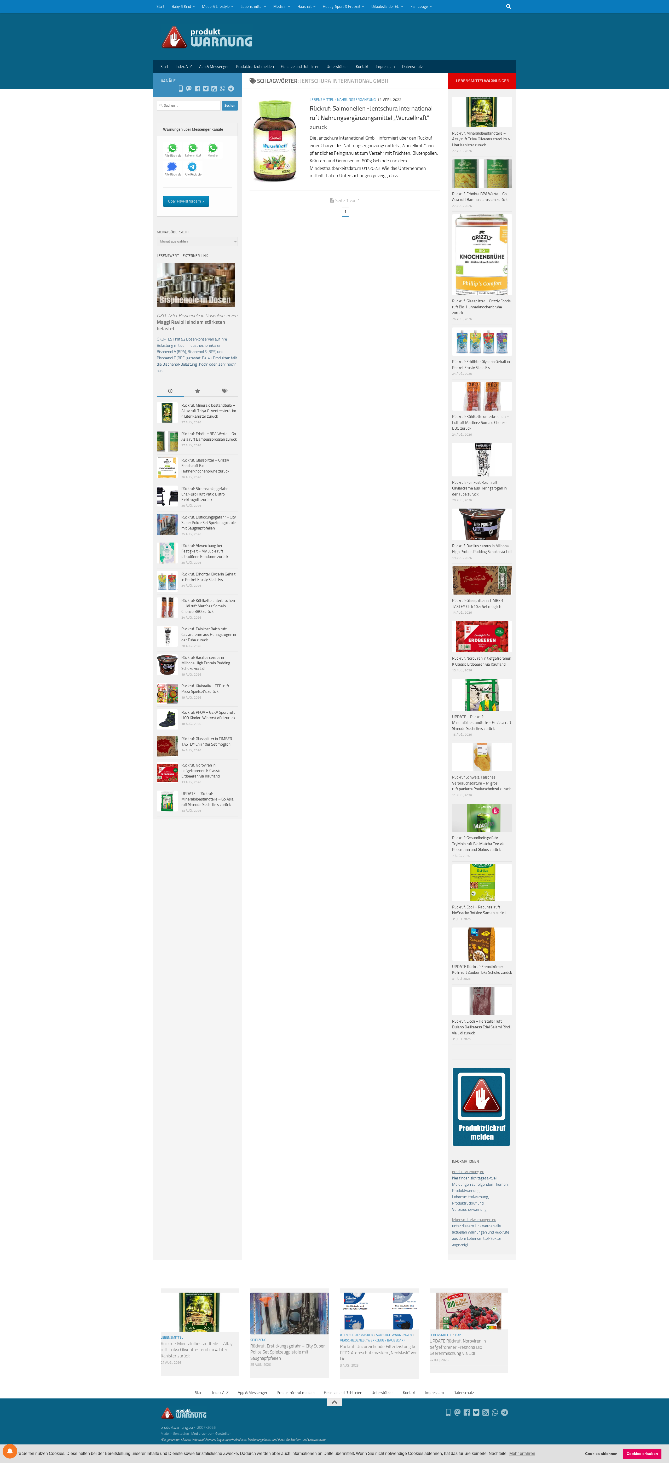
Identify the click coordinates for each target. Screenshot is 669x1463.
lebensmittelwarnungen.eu (474, 1219)
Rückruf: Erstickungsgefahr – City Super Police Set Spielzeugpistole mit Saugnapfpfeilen (208, 523)
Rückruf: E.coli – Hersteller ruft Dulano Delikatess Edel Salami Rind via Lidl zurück (481, 1027)
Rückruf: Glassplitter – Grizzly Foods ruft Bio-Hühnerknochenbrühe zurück (205, 466)
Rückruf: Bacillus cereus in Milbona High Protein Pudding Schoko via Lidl (205, 663)
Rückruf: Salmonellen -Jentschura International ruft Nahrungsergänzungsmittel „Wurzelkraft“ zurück (371, 118)
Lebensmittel (251, 6)
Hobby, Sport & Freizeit (341, 6)
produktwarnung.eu (468, 1172)
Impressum (385, 66)
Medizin (279, 6)
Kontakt (362, 66)
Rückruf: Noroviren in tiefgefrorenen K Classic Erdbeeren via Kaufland (201, 771)
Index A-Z (184, 66)
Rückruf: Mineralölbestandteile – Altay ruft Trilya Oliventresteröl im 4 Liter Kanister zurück (208, 411)
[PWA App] (180, 88)
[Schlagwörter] (224, 391)
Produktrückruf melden (255, 66)
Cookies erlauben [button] (642, 1454)
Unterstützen (338, 66)
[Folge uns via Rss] (214, 88)
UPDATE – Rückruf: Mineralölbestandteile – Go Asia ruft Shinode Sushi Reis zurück (207, 799)
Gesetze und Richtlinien (300, 66)
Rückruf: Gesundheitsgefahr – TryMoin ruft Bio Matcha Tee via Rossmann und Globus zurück (478, 844)
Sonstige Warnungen (394, 1335)
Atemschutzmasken (356, 1335)
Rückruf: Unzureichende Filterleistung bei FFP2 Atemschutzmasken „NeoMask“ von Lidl (379, 1352)
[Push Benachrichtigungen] (10, 1451)
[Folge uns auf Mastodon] (189, 88)
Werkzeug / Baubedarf (386, 1340)
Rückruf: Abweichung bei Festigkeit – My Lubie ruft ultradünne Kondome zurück (204, 551)
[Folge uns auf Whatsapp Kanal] (222, 88)
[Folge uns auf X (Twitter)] (206, 88)
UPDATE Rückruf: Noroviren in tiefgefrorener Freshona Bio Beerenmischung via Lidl (458, 1347)
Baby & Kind (181, 6)
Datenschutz (412, 66)
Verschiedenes (352, 1340)
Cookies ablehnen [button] (601, 1454)
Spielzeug (258, 1340)
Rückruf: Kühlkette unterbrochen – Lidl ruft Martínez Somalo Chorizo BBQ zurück (208, 606)
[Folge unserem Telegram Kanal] (231, 88)
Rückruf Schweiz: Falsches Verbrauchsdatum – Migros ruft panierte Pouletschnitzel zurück (481, 783)
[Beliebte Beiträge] (197, 391)
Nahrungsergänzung (356, 99)
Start (160, 6)
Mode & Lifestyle (216, 6)
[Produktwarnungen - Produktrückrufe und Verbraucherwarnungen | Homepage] (207, 37)
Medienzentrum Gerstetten (211, 1434)
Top (458, 1335)
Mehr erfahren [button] (522, 1453)
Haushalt (304, 6)
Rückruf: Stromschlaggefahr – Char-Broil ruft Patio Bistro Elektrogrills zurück (206, 494)
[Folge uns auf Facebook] (197, 88)
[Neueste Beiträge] (170, 391)
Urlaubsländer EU (385, 6)
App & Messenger (214, 66)
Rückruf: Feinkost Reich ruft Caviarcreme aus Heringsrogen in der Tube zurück (208, 634)
